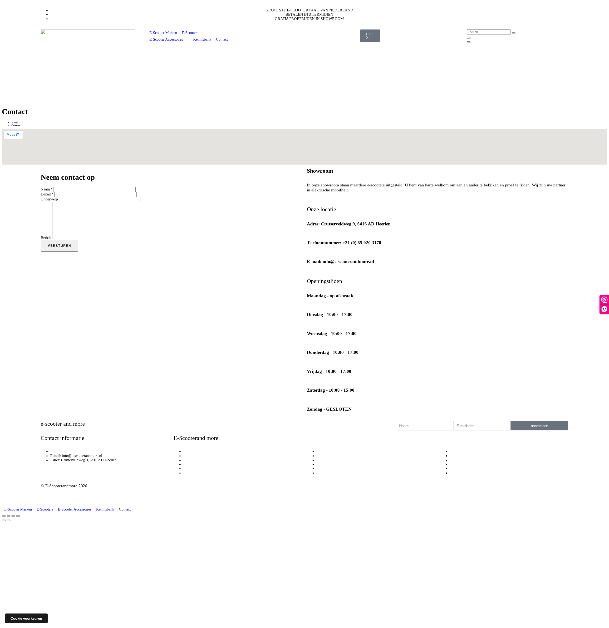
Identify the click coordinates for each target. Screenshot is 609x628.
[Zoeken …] (489, 32)
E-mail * (47, 194)
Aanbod (449, 438)
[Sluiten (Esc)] (18, 516)
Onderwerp (49, 199)
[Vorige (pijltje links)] (4, 520)
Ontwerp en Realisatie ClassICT (68, 494)
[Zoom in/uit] (4, 516)
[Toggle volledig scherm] (8, 516)
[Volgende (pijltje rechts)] (8, 520)
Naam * (47, 189)
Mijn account (322, 438)
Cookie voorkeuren (26, 618)
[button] (192, 32)
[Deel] (13, 516)
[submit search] (514, 33)
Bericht (46, 238)
